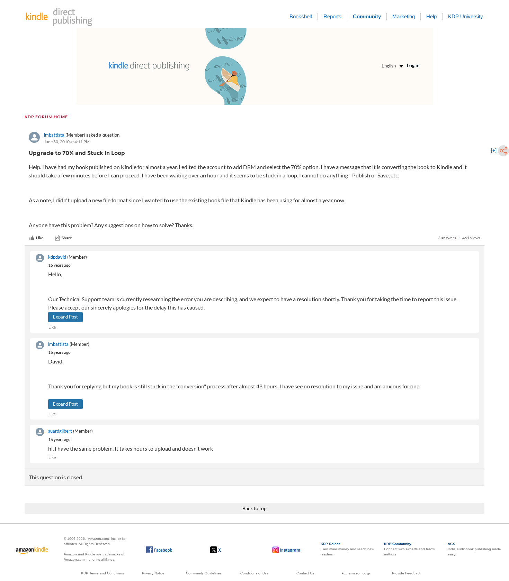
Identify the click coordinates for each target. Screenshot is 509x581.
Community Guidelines (204, 573)
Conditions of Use (254, 573)
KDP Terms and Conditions (102, 573)
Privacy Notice (153, 573)
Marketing (403, 16)
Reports (332, 16)
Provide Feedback (406, 573)
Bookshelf (300, 16)
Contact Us (305, 573)
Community (367, 16)
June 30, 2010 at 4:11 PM (67, 141)
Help (431, 16)
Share (67, 237)
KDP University (465, 16)
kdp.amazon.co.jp (356, 573)
